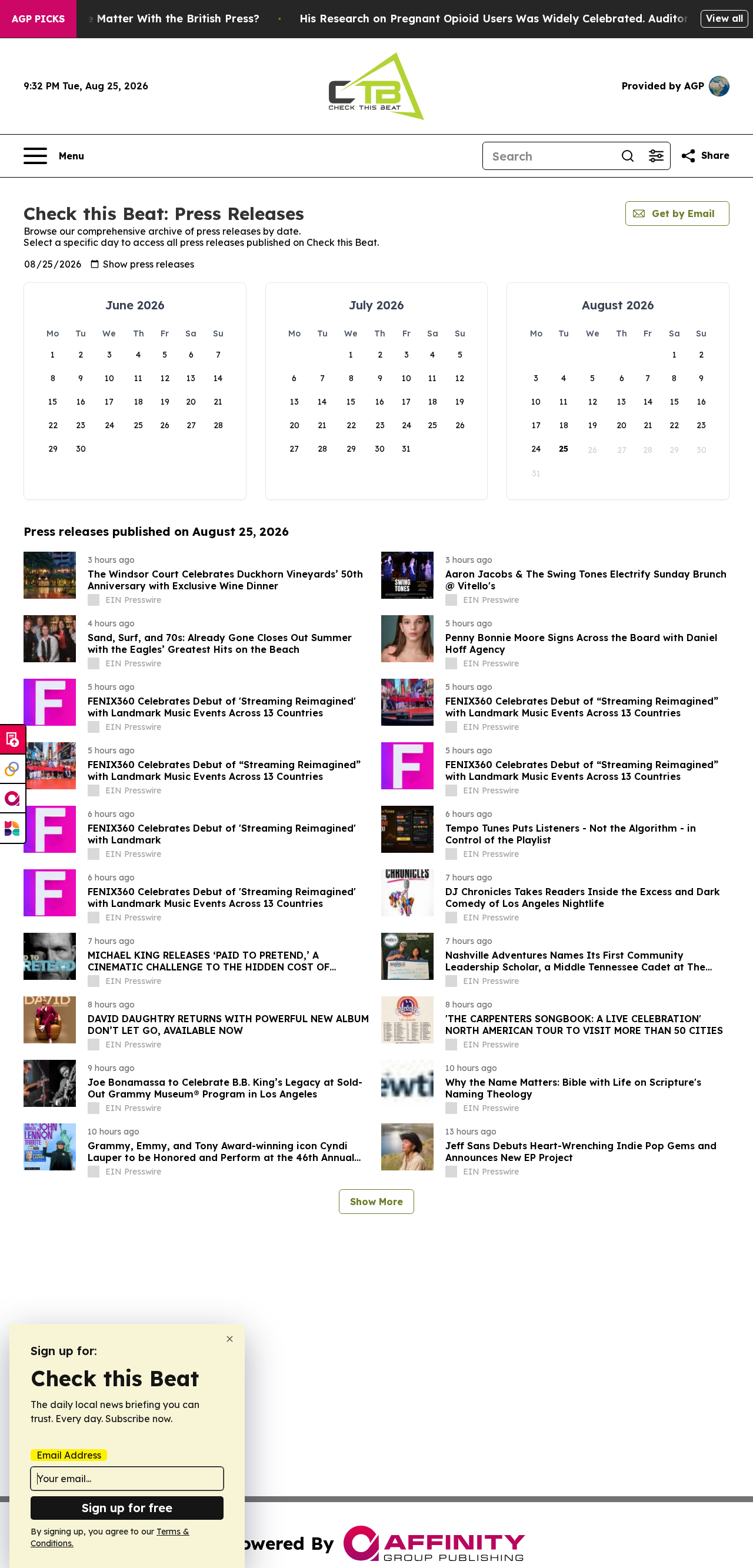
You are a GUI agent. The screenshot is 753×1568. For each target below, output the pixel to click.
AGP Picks (38, 19)
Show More (376, 1201)
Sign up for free (127, 1507)
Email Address (68, 1455)
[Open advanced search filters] (656, 155)
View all (724, 18)
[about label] (93, 600)
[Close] (229, 1339)
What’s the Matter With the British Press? (147, 18)
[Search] (628, 155)
